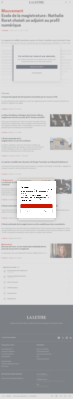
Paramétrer (28, 211)
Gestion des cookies (26, 200)
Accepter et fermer (36, 206)
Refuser (44, 211)
